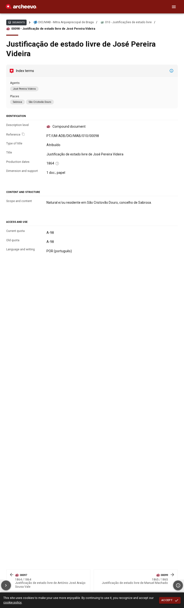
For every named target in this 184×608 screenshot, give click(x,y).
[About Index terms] (171, 70)
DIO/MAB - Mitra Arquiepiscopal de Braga (66, 22)
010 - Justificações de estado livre (128, 22)
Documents (16, 22)
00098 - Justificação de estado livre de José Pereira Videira (53, 28)
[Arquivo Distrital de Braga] (21, 8)
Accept (166, 600)
